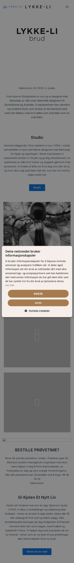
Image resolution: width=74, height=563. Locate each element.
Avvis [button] (38, 302)
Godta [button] (38, 293)
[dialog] (37, 281)
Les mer (9, 285)
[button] (37, 311)
